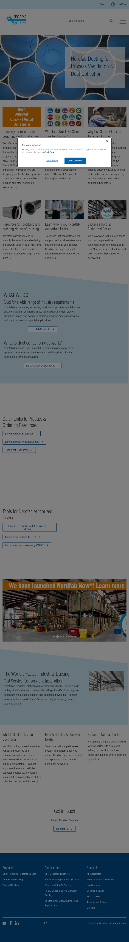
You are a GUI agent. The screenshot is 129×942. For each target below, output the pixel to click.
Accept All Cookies (75, 161)
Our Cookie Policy (48, 152)
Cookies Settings (52, 160)
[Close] (107, 141)
